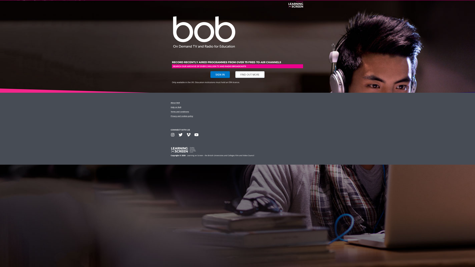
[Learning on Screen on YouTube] (196, 135)
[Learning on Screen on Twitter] (181, 135)
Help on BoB (176, 107)
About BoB (175, 103)
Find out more (250, 74)
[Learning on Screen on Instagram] (173, 135)
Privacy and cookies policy (182, 116)
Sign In (220, 74)
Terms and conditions (180, 112)
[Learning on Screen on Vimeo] (188, 135)
